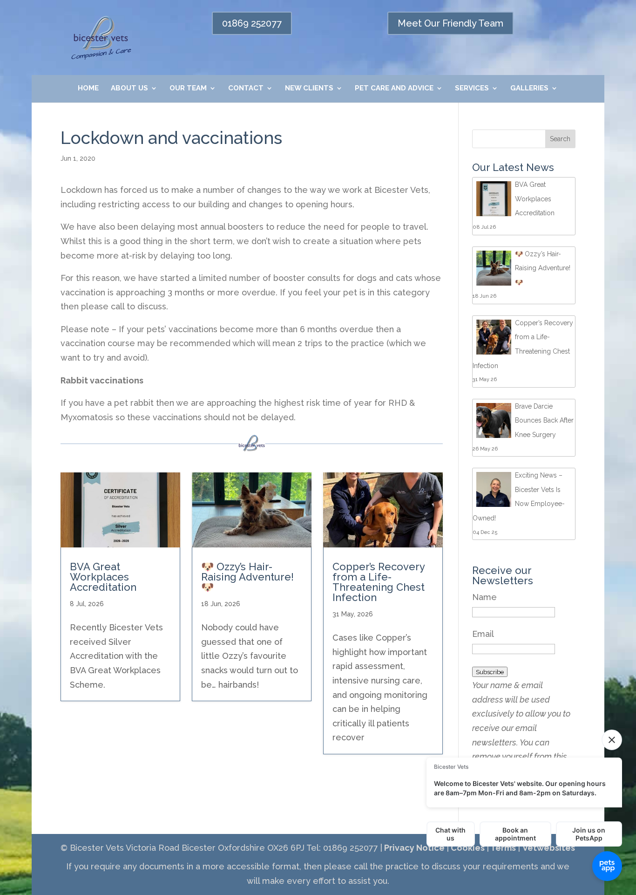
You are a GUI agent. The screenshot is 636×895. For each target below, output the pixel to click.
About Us (129, 88)
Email (483, 634)
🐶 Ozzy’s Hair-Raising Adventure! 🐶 (247, 576)
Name (484, 597)
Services (472, 88)
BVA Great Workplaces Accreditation (103, 576)
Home (88, 88)
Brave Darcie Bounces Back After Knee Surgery (544, 420)
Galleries (529, 88)
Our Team (188, 88)
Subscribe (490, 672)
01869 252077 (252, 23)
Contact (246, 88)
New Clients (309, 88)
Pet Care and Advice (394, 88)
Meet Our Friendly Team (450, 23)
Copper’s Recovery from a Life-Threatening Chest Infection (378, 581)
